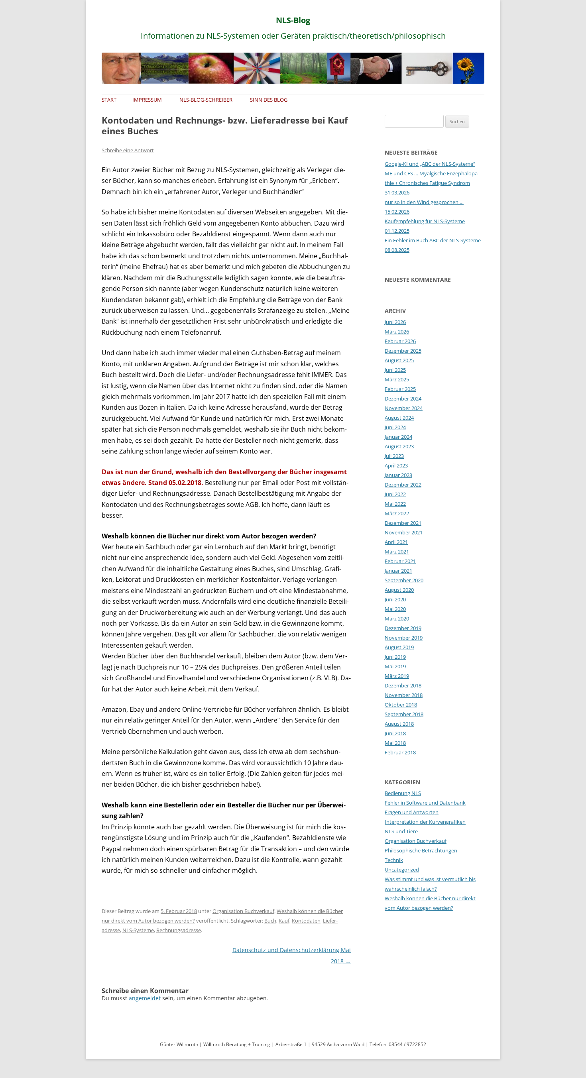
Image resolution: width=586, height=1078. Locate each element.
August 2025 (399, 360)
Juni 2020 (395, 599)
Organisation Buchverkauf (243, 911)
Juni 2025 (395, 369)
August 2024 (399, 417)
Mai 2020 (395, 609)
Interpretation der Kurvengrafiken (425, 821)
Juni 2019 (395, 656)
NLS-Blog (293, 20)
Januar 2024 (398, 436)
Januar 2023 (398, 475)
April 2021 (396, 542)
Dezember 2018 (403, 685)
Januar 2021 (398, 570)
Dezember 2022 (403, 484)
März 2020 (397, 618)
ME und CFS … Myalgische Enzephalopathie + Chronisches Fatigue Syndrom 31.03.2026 (432, 183)
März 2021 (397, 551)
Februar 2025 (400, 389)
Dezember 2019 (403, 628)
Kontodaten (306, 920)
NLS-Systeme (138, 930)
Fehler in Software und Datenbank (425, 802)
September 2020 (404, 580)
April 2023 (396, 465)
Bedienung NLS (403, 793)
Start (109, 99)
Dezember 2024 (403, 398)
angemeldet (145, 998)
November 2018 (404, 695)
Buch (270, 920)
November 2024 (404, 408)
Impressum (147, 99)
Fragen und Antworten (412, 812)
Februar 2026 (400, 341)
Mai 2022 (395, 503)
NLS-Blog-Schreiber (205, 99)
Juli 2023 (394, 455)
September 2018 (404, 714)
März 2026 (397, 331)
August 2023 (399, 446)
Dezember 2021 (403, 522)
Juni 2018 (395, 733)
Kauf (284, 920)
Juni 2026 (395, 322)
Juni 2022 (395, 494)
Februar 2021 (400, 561)
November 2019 (404, 637)
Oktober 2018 (401, 704)
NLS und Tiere (401, 831)
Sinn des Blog (268, 99)
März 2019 (397, 675)
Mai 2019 (395, 666)
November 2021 (404, 532)
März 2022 (397, 513)
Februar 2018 (400, 752)
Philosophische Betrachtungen (421, 850)
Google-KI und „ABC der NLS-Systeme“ (430, 163)
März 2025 (397, 379)
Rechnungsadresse (178, 930)
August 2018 (399, 723)
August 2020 (399, 589)
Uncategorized (402, 869)
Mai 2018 (395, 742)
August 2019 (399, 647)
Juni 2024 (395, 427)
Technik (394, 860)
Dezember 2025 (403, 350)
